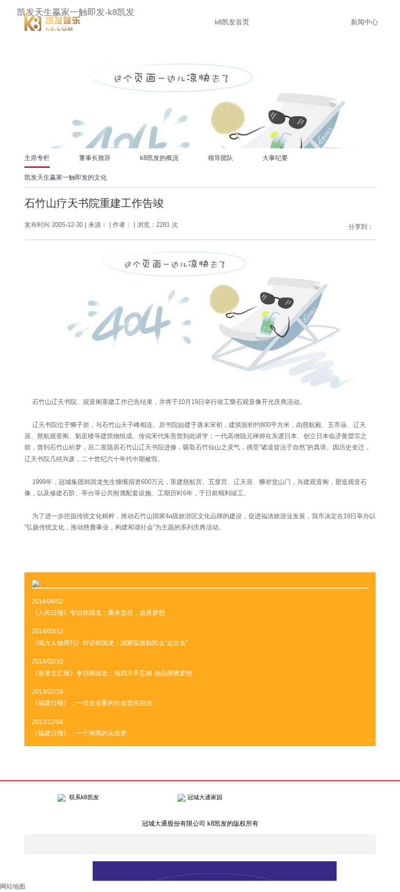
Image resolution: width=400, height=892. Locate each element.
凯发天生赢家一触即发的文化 (65, 177)
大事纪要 (275, 158)
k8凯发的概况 (159, 158)
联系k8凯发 (84, 797)
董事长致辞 (95, 158)
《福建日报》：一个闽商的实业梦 (79, 733)
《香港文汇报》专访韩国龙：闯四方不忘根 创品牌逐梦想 (112, 673)
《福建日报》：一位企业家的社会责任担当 (92, 703)
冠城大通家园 (204, 797)
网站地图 (12, 886)
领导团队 (220, 158)
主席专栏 (37, 158)
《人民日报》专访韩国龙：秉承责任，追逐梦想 (98, 612)
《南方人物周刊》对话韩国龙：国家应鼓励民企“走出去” (110, 643)
